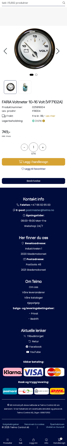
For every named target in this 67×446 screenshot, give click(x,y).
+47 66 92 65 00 (40, 205)
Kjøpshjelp (33, 303)
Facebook (35, 347)
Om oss (33, 287)
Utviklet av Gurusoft (55, 427)
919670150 (45, 412)
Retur (35, 341)
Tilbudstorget (35, 336)
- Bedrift (33, 319)
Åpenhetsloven (57, 424)
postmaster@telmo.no (40, 210)
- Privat (33, 313)
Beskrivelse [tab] (33, 181)
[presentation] (5, 51)
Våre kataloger (33, 297)
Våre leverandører (33, 292)
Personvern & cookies (34, 424)
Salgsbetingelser (11, 424)
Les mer (50, 116)
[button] (32, 75)
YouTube (35, 352)
